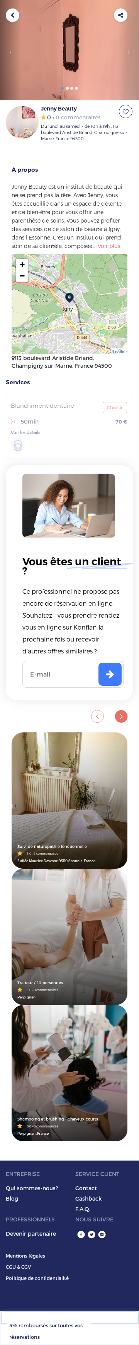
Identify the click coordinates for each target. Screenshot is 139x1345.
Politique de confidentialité (37, 1278)
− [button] (22, 276)
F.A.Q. (82, 1209)
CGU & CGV (18, 1267)
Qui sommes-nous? (32, 1188)
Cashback (88, 1198)
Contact (86, 1188)
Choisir (115, 407)
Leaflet (119, 351)
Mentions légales (25, 1255)
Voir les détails (25, 432)
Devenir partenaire (31, 1233)
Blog (12, 1198)
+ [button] (22, 264)
